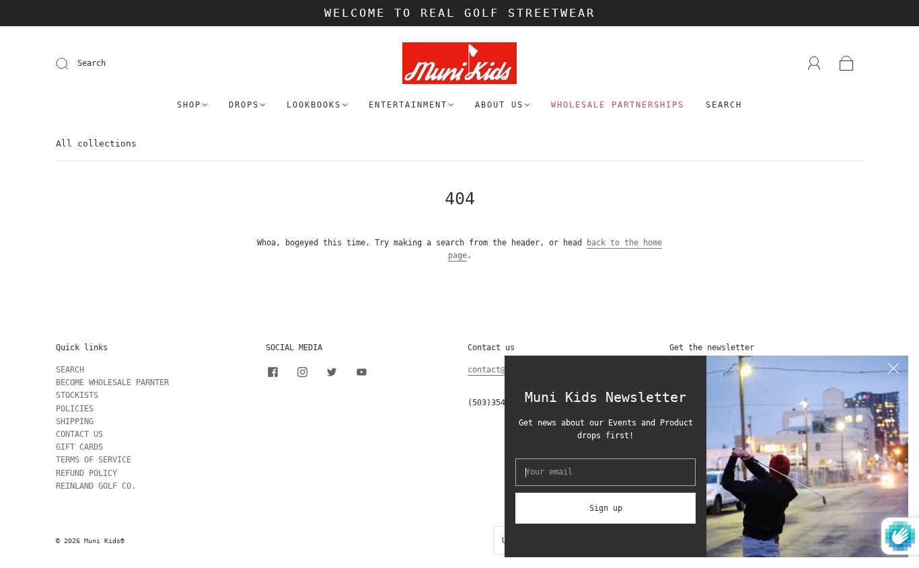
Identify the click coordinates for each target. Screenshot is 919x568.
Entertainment (408, 105)
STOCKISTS (77, 395)
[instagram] (302, 372)
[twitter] (331, 372)
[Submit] (70, 64)
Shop (189, 105)
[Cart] (846, 64)
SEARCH (70, 369)
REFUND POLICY (86, 473)
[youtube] (361, 372)
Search (91, 63)
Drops (244, 105)
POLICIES (75, 408)
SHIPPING (75, 421)
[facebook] (272, 372)
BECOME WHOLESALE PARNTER (112, 382)
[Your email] (605, 472)
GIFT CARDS (79, 447)
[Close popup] (893, 370)
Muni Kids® (104, 540)
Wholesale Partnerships (617, 105)
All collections (96, 143)
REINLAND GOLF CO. (96, 486)
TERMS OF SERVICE (93, 459)
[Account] (814, 63)
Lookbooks (314, 105)
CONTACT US (79, 434)
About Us (499, 105)
